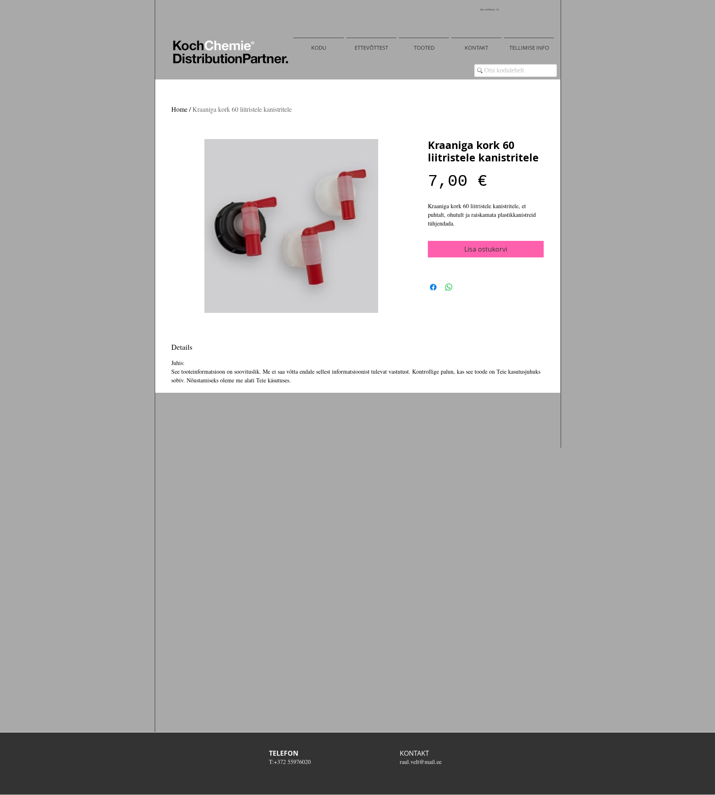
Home (179, 109)
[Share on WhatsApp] (449, 287)
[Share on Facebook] (433, 287)
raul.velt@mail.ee (420, 762)
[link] (490, 9)
